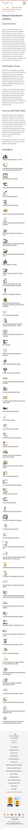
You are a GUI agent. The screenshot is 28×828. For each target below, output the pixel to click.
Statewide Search (14, 777)
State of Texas (14, 774)
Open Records (14, 762)
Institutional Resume (14, 759)
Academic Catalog (14, 750)
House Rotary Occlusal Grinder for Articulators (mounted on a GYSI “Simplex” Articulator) (13, 304)
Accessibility (14, 747)
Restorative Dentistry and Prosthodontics (11, 9)
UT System (14, 789)
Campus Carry (14, 753)
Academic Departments (16, 7)
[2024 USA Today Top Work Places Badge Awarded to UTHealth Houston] (18, 801)
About (7, 7)
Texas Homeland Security (14, 780)
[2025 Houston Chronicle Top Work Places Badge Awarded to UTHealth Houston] (11, 801)
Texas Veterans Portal (14, 783)
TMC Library (14, 786)
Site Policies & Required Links (14, 771)
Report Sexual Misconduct (14, 768)
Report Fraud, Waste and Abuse (14, 765)
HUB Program (14, 756)
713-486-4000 (14, 819)
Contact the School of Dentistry (14, 792)
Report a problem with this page (14, 823)
